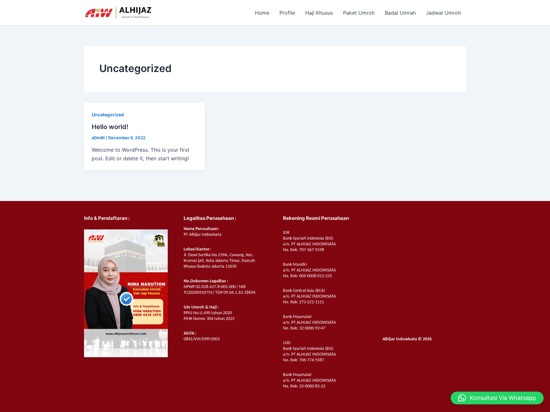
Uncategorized (108, 114)
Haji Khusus (319, 13)
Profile (287, 13)
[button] (497, 398)
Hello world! (110, 127)
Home (262, 13)
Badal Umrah (400, 13)
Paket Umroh (359, 13)
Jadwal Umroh (443, 13)
